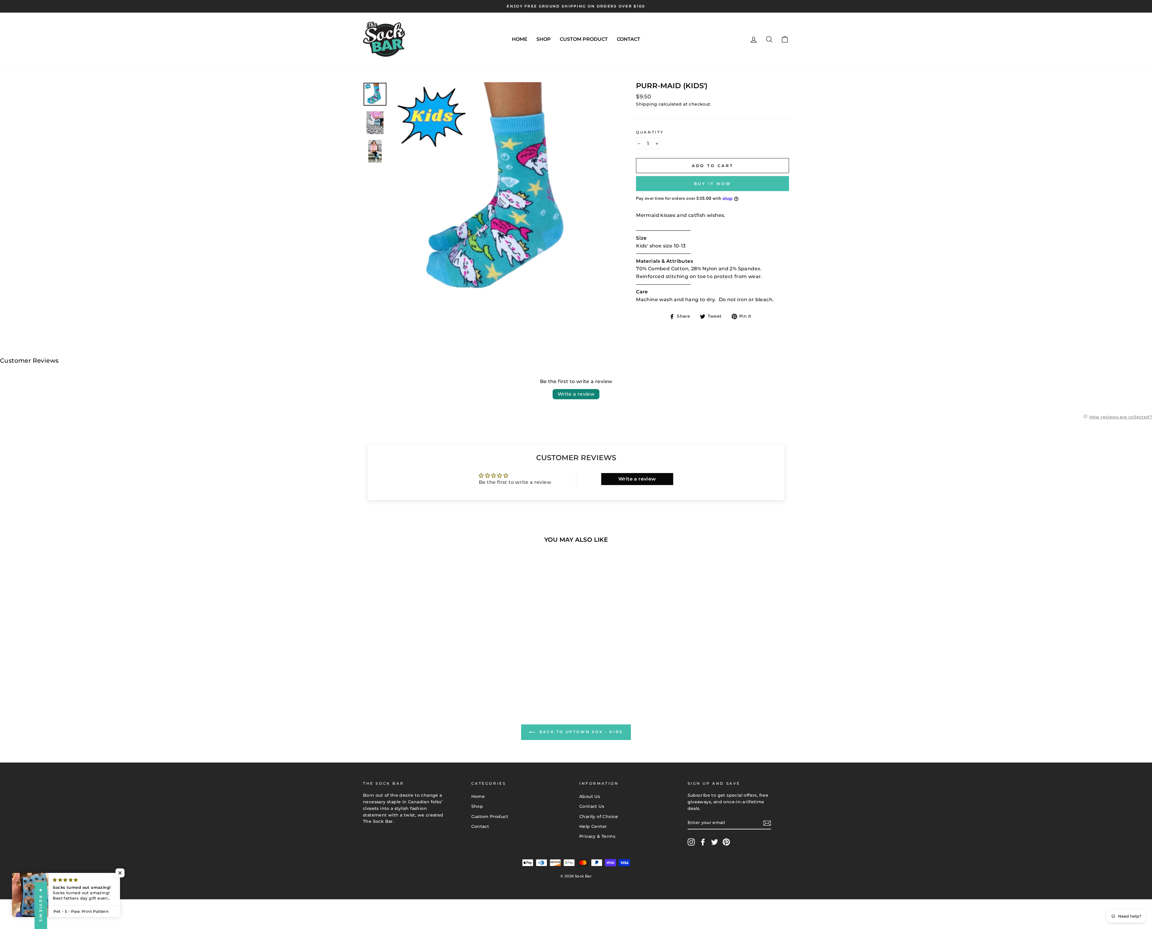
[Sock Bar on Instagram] (691, 842)
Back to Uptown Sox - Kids (580, 732)
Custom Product (584, 39)
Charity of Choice (598, 816)
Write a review (576, 394)
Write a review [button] (637, 479)
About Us (589, 796)
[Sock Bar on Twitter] (714, 842)
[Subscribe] (767, 823)
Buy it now (712, 183)
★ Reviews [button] (40, 905)
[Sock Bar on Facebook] (702, 842)
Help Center (593, 826)
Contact (628, 39)
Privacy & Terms (597, 836)
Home (519, 39)
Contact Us (591, 806)
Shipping (646, 104)
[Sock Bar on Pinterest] (726, 842)
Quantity (650, 132)
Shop (543, 39)
